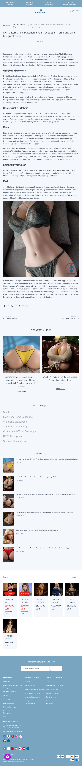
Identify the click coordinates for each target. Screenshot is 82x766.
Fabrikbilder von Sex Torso (54, 685)
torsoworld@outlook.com (14, 731)
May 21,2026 (20, 515)
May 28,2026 (20, 498)
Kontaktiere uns (30, 685)
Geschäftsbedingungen (32, 697)
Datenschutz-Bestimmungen (34, 689)
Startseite (6, 26)
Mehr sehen (21, 391)
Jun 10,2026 (21, 387)
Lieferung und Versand (32, 693)
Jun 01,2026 (60, 384)
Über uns (28, 682)
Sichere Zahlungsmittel (49, 3)
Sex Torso (6, 682)
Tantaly (5, 695)
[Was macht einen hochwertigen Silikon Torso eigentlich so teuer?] (8, 536)
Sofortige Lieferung (9, 691)
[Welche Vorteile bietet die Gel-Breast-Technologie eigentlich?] (60, 354)
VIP (4, 717)
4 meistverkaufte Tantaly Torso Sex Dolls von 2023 (13, 318)
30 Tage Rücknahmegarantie (70, 3)
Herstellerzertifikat (52, 689)
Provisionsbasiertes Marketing (52, 702)
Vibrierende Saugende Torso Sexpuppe (12, 687)
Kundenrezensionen (52, 693)
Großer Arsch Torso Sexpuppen (9, 712)
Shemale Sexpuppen (10, 707)
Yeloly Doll (6, 699)
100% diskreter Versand (10, 3)
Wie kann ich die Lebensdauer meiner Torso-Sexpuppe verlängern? (69, 318)
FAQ (47, 682)
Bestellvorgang (51, 697)
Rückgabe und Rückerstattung (30, 702)
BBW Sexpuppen (9, 703)
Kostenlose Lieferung (30, 3)
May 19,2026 (20, 551)
